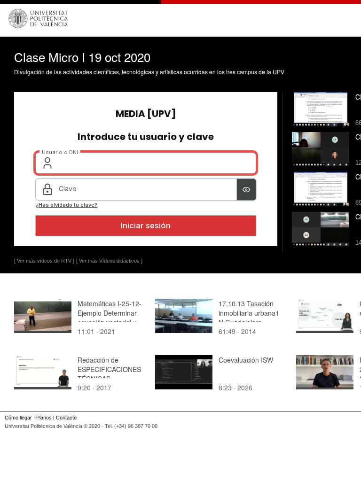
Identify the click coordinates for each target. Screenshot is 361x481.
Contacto (66, 417)
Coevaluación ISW (246, 360)
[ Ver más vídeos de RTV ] (44, 261)
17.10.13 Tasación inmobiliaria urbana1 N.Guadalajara (249, 313)
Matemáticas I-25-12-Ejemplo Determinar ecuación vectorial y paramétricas (109, 317)
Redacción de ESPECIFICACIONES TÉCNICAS (109, 369)
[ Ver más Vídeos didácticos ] (109, 261)
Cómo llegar (18, 417)
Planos (44, 417)
